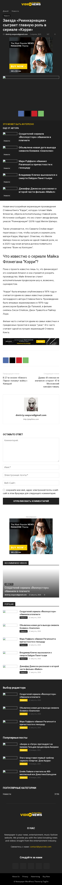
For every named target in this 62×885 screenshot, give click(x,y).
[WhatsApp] (41, 113)
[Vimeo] (31, 866)
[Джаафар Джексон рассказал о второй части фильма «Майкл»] (10, 192)
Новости (15, 11)
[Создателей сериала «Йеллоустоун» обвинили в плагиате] (10, 137)
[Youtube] (46, 866)
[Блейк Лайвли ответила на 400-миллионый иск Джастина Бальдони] (10, 775)
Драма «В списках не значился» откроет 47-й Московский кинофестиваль (47, 382)
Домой (6, 11)
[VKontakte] (39, 866)
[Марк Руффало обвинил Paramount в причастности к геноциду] (10, 164)
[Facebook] (21, 113)
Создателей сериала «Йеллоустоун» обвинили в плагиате (35, 137)
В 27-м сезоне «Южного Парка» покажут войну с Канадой (15, 380)
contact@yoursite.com (40, 846)
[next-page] (57, 124)
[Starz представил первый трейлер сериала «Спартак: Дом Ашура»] (10, 761)
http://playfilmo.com (31, 419)
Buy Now (46, 876)
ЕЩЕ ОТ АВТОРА (11, 128)
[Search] (58, 4)
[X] (28, 113)
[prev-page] (53, 124)
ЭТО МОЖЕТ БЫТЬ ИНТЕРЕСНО (18, 124)
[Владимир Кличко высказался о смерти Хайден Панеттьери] (10, 178)
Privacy (25, 876)
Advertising (35, 876)
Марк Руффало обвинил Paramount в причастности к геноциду (35, 164)
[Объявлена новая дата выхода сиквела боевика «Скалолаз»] (10, 151)
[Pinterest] (34, 113)
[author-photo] (31, 411)
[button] (5, 4)
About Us (16, 876)
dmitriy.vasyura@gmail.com (17, 34)
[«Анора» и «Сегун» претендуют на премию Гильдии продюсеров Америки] (10, 748)
